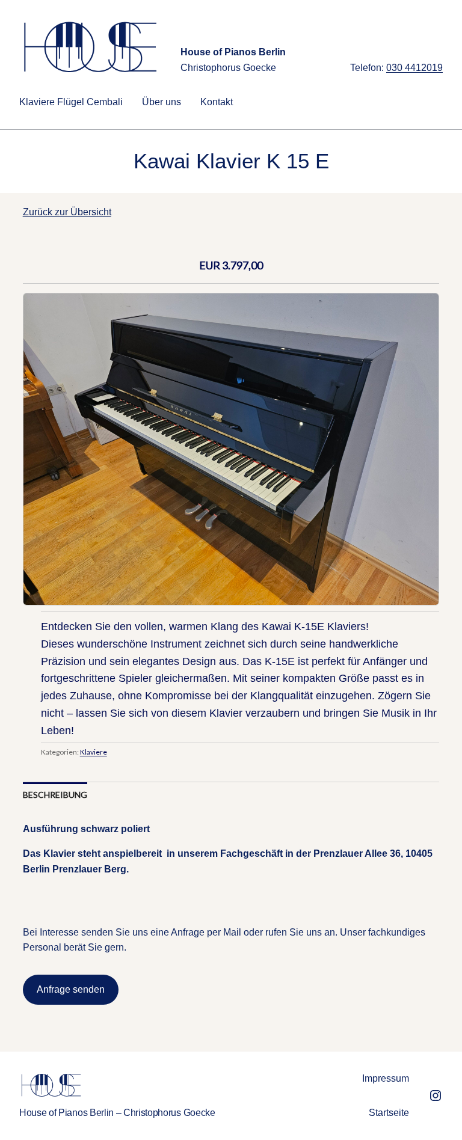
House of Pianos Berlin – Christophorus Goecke (117, 1113)
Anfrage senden (71, 989)
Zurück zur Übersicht (67, 212)
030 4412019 (414, 68)
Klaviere (93, 751)
